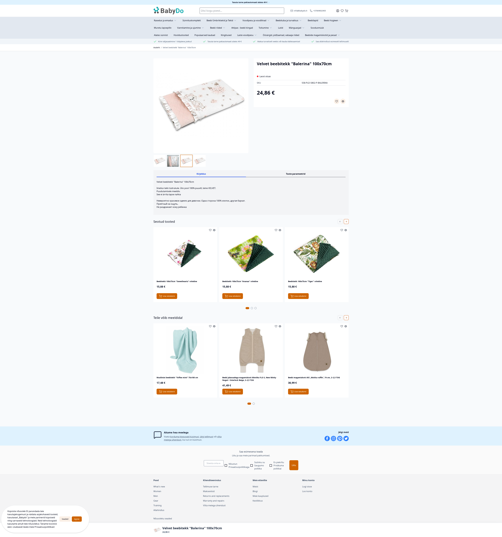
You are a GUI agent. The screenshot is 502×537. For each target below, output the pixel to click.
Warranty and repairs (213, 500)
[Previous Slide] (340, 221)
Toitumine (264, 27)
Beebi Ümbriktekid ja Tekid (220, 20)
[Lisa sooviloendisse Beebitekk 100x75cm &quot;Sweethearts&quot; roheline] (210, 230)
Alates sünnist (161, 35)
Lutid (280, 27)
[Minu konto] (338, 11)
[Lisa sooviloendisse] (336, 101)
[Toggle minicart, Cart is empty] (347, 11)
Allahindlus (158, 510)
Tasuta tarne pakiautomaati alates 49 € (250, 2)
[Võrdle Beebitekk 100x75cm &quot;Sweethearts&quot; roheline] (214, 230)
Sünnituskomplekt (192, 20)
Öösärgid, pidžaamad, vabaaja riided (281, 35)
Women (157, 491)
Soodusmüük (317, 27)
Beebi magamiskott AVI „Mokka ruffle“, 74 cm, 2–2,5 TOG (314, 377)
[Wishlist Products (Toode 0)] (342, 11)
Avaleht (156, 47)
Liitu (294, 465)
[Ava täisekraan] (200, 105)
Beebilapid (313, 20)
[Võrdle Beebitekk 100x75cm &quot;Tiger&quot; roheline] (346, 230)
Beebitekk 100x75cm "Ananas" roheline (240, 281)
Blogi (255, 491)
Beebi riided (216, 27)
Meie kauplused (260, 496)
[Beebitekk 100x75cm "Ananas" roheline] (251, 253)
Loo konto (307, 491)
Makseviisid (209, 491)
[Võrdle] (343, 101)
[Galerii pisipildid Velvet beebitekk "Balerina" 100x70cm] (179, 161)
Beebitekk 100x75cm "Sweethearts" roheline (177, 281)
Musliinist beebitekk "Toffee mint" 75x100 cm (177, 377)
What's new (159, 486)
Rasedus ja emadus (163, 20)
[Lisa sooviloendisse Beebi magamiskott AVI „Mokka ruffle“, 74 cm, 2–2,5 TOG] (342, 326)
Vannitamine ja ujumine (189, 27)
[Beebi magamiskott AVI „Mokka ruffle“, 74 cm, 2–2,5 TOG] (316, 350)
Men (155, 496)
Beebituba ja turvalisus (287, 20)
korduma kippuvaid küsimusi (184, 436)
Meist (255, 486)
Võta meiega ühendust (214, 505)
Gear (155, 500)
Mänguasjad (295, 27)
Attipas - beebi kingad (242, 27)
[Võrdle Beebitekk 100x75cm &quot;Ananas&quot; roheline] (280, 230)
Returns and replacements (216, 496)
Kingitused (226, 35)
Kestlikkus (258, 500)
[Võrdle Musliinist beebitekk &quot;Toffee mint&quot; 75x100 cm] (214, 326)
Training (157, 505)
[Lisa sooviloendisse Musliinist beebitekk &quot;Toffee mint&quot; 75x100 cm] (210, 326)
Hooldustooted (181, 35)
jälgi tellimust (206, 436)
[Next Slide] (346, 221)
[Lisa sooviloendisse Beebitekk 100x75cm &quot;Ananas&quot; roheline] (276, 230)
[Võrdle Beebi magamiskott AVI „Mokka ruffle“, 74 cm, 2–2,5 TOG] (346, 326)
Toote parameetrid (295, 173)
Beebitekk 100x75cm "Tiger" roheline (305, 281)
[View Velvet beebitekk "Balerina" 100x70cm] (159, 161)
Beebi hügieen (331, 20)
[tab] (247, 308)
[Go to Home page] (168, 11)
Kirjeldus (201, 173)
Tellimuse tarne (210, 486)
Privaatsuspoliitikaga (239, 467)
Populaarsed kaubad (205, 35)
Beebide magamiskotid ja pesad (321, 35)
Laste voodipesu (245, 35)
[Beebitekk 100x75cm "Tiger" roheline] (316, 253)
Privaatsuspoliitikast (45, 526)
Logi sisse (307, 486)
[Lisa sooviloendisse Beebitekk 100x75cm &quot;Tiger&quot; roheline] (342, 230)
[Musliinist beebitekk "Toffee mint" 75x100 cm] (185, 350)
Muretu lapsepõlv (162, 27)
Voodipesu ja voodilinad (254, 20)
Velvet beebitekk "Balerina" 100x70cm (179, 47)
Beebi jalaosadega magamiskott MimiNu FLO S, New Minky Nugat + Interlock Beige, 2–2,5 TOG (249, 378)
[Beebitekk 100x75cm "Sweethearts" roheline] (185, 253)
